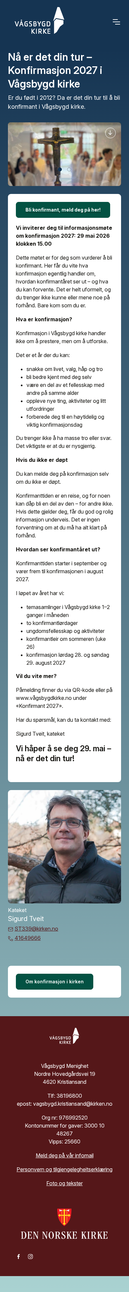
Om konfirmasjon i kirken (54, 981)
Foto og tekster (64, 1183)
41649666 (28, 938)
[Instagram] (30, 1256)
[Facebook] (18, 1256)
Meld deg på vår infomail (65, 1155)
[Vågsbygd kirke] (37, 21)
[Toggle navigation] (116, 22)
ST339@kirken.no (36, 928)
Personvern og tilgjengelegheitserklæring (64, 1169)
